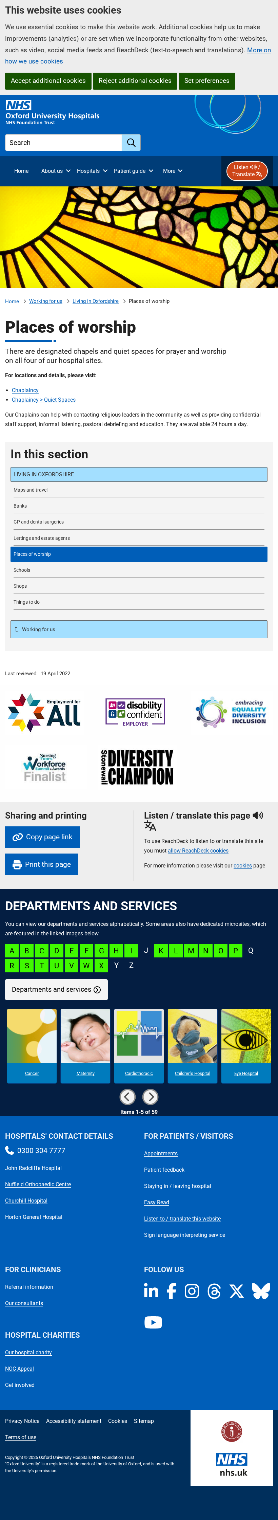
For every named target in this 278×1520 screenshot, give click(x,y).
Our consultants (24, 1303)
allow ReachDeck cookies (198, 851)
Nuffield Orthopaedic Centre (38, 1184)
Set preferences (207, 81)
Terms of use (20, 1437)
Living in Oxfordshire (96, 301)
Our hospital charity (28, 1352)
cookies (243, 865)
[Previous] (127, 1097)
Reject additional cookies (135, 81)
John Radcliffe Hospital (33, 1168)
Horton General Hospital (33, 1217)
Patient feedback (164, 1170)
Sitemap (144, 1421)
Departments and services (51, 989)
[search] (131, 142)
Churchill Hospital (26, 1200)
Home (12, 301)
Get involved (20, 1385)
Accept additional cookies (48, 81)
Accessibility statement (73, 1421)
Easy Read (156, 1202)
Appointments (161, 1153)
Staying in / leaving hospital (177, 1186)
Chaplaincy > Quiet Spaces (44, 400)
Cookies (117, 1421)
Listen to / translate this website (182, 1218)
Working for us (45, 301)
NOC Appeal (19, 1369)
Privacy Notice (22, 1421)
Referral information (29, 1287)
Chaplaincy (25, 390)
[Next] (150, 1097)
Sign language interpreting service (184, 1235)
